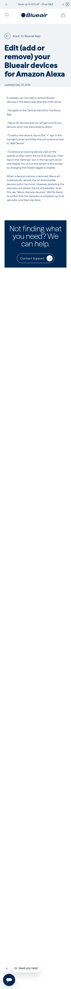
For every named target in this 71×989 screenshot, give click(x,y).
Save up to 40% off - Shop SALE (35, 4)
